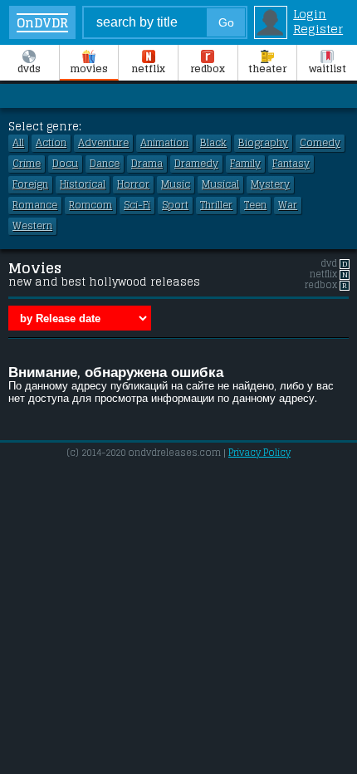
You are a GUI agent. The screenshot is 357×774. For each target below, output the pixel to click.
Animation (164, 143)
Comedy (320, 143)
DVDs (29, 69)
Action (51, 143)
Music (175, 184)
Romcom (90, 205)
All (18, 143)
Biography (263, 143)
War (287, 205)
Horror (133, 184)
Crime (26, 163)
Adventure (103, 143)
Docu (65, 163)
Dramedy (196, 163)
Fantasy (291, 163)
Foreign (30, 184)
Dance (105, 163)
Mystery (270, 184)
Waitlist (327, 69)
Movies (89, 69)
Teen (255, 205)
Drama (147, 163)
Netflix (148, 69)
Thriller (216, 205)
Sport (175, 205)
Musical (220, 184)
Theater (267, 69)
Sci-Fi (137, 205)
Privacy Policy (259, 453)
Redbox (207, 69)
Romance (34, 205)
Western (32, 226)
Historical (82, 184)
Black (213, 143)
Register (318, 29)
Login (309, 14)
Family (245, 163)
